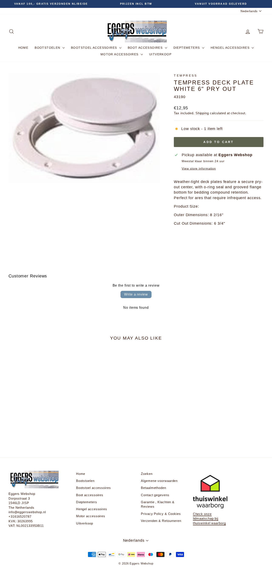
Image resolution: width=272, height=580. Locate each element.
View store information (199, 168)
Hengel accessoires (231, 47)
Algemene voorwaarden (159, 481)
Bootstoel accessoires (94, 47)
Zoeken (146, 474)
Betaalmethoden (153, 488)
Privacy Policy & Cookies (161, 514)
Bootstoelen (48, 47)
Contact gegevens (155, 495)
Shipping (202, 113)
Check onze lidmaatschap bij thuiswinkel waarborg (209, 518)
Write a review (136, 294)
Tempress (185, 75)
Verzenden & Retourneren (161, 521)
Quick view (38, 407)
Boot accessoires (146, 47)
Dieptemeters (187, 47)
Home (23, 47)
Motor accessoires (120, 54)
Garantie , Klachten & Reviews (157, 504)
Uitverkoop (160, 54)
